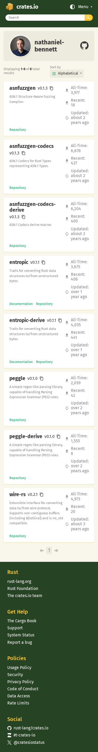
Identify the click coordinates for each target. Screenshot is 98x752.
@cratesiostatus (25, 742)
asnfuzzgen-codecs (31, 146)
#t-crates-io (21, 735)
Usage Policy (19, 667)
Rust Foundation (22, 588)
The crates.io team (24, 595)
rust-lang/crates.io (27, 727)
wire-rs (17, 494)
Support (15, 627)
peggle (17, 378)
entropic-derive (27, 320)
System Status (20, 634)
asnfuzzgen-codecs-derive (32, 207)
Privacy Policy (20, 681)
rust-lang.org (19, 581)
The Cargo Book (21, 620)
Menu (83, 6)
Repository (17, 130)
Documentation (21, 304)
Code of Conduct (22, 688)
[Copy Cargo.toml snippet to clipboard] (51, 88)
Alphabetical (68, 73)
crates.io (27, 6)
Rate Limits (18, 703)
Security (15, 674)
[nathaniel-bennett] (84, 46)
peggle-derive (25, 436)
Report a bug (19, 642)
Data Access (18, 695)
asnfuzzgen (22, 88)
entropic (18, 262)
